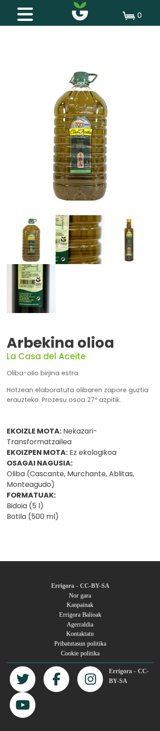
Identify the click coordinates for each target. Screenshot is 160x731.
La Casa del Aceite (46, 356)
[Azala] (80, 11)
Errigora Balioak (80, 614)
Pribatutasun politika (80, 643)
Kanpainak (80, 604)
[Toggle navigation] (20, 12)
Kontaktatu (80, 633)
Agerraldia (80, 624)
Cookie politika (80, 653)
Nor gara (80, 595)
